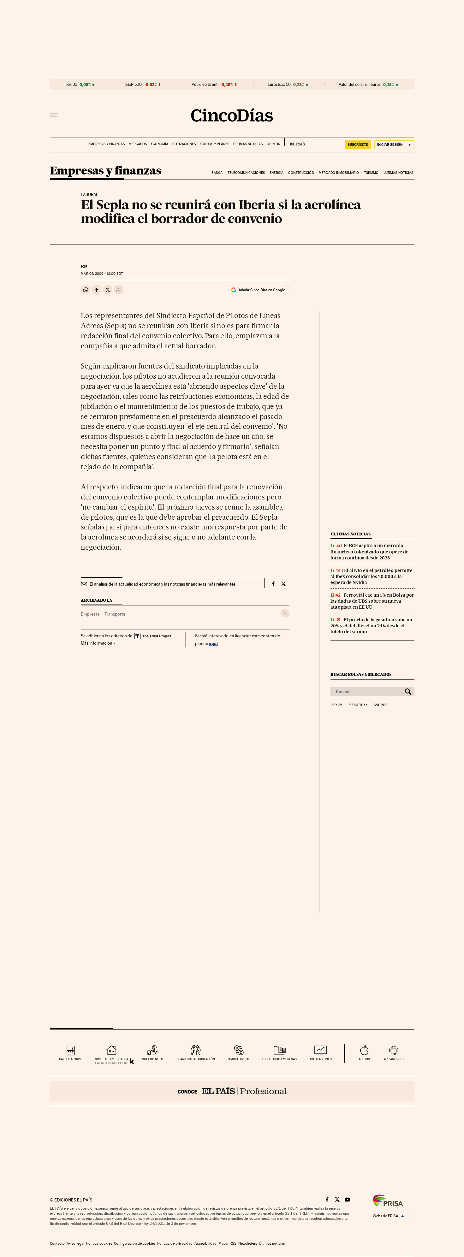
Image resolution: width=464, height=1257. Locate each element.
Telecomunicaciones (246, 173)
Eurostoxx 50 (279, 84)
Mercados (138, 144)
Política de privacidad (175, 1243)
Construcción (301, 173)
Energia (276, 173)
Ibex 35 (70, 84)
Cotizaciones (184, 144)
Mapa (223, 1243)
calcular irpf (70, 1059)
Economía (159, 144)
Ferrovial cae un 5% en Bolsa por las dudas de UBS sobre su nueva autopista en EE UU (372, 601)
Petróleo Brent (204, 84)
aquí (213, 643)
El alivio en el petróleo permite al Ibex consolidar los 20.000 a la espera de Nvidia (371, 576)
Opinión (273, 144)
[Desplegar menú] (54, 115)
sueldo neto (152, 1059)
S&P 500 (133, 84)
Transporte (114, 614)
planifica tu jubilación (195, 1059)
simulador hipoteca (111, 1059)
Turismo (371, 173)
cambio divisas (238, 1059)
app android (394, 1059)
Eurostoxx (357, 705)
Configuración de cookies (134, 1243)
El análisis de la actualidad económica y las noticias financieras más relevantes (162, 584)
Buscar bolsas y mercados (360, 674)
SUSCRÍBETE (358, 144)
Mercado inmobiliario (339, 173)
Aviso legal (75, 1243)
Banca (217, 173)
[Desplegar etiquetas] (285, 613)
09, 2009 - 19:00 (101, 274)
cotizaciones (321, 1059)
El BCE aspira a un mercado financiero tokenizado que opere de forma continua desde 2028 (369, 551)
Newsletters (247, 1243)
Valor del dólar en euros (360, 84)
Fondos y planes (214, 144)
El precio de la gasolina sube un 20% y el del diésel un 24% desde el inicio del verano (371, 625)
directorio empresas (279, 1059)
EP (84, 266)
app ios (364, 1059)
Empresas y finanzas (106, 144)
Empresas (90, 614)
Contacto (57, 1243)
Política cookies (99, 1243)
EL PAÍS (294, 142)
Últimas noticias (248, 144)
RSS (232, 1243)
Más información (96, 643)
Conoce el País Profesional (232, 1091)
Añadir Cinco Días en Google (262, 290)
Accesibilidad (205, 1243)
